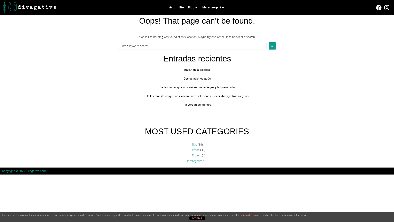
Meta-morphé (211, 7)
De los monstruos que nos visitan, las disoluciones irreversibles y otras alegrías (197, 96)
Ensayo (196, 155)
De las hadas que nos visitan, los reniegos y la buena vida (197, 87)
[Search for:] (192, 46)
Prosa (195, 150)
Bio (181, 7)
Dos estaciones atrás (197, 78)
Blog (191, 7)
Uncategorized (195, 161)
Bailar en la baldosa (197, 69)
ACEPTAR (197, 218)
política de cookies (250, 215)
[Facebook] (379, 8)
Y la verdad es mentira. (197, 104)
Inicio (171, 7)
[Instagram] (387, 8)
